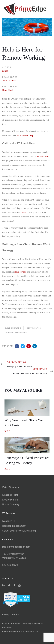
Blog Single (8, 90)
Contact (15, 614)
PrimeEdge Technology (16, 333)
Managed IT (8, 521)
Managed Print (10, 494)
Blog (7, 431)
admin (5, 71)
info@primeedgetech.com (16, 546)
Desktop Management (14, 525)
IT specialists (43, 156)
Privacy (5, 614)
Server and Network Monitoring (19, 530)
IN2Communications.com (26, 631)
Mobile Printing (10, 499)
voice (24, 212)
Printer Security (10, 504)
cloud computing (13, 328)
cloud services (20, 272)
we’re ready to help (24, 135)
